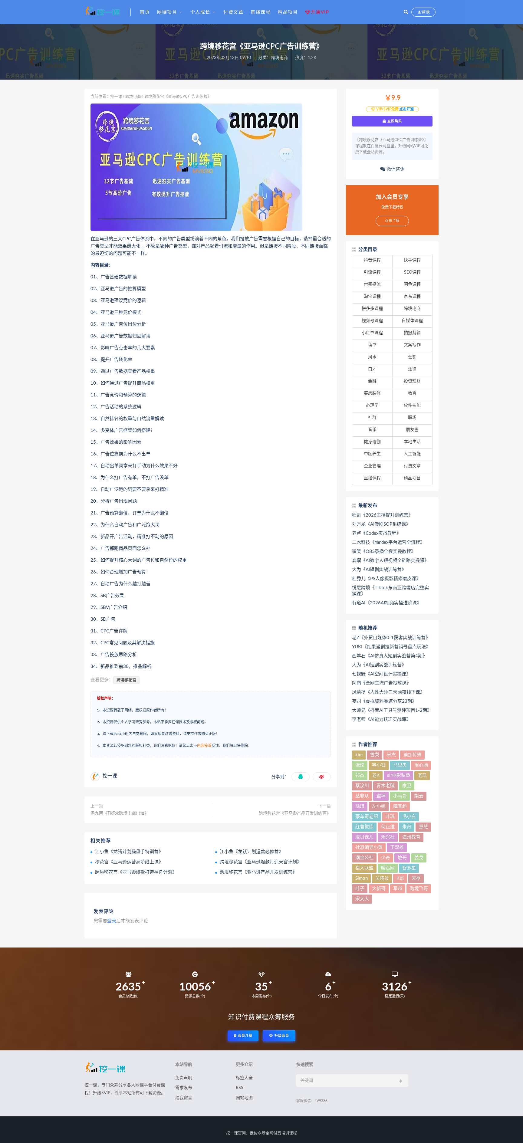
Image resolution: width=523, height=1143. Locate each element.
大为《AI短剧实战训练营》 (379, 569)
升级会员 (281, 1035)
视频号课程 (372, 321)
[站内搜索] (406, 12)
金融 (372, 381)
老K (376, 775)
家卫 (406, 785)
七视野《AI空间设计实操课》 (381, 674)
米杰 (391, 755)
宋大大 (362, 899)
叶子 (359, 888)
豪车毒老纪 (366, 816)
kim (359, 755)
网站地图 (244, 1098)
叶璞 (390, 816)
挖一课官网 (236, 1133)
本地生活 (412, 442)
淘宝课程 (372, 296)
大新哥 (379, 888)
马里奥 (400, 765)
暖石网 (388, 868)
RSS (239, 1088)
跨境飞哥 (419, 888)
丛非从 (362, 796)
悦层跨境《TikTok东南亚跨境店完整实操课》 (390, 591)
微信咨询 (395, 169)
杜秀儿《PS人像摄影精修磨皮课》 (386, 578)
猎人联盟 (364, 868)
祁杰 (359, 775)
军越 (397, 888)
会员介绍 (244, 1035)
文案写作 (412, 345)
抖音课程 (372, 260)
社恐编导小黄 (369, 847)
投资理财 (412, 381)
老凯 (422, 775)
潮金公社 (364, 858)
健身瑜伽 (372, 442)
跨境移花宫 (126, 680)
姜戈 (418, 858)
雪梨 (374, 755)
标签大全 (244, 1078)
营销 (412, 357)
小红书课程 (372, 333)
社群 (372, 417)
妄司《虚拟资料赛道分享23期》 (384, 701)
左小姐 (379, 806)
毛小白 (409, 816)
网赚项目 (167, 12)
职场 (412, 417)
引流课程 (372, 272)
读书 (372, 345)
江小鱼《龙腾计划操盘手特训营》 (129, 851)
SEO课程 (412, 272)
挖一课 (116, 97)
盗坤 (381, 796)
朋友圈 (412, 430)
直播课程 (261, 12)
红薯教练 (364, 827)
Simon (361, 878)
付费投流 (372, 284)
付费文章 (233, 12)
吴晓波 (382, 878)
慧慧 (423, 827)
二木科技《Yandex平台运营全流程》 (388, 542)
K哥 (400, 878)
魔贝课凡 (364, 837)
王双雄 (397, 847)
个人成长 (200, 12)
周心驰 (421, 765)
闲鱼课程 (412, 284)
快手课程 (412, 260)
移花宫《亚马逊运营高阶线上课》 (129, 862)
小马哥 (400, 796)
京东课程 (412, 296)
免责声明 (183, 1078)
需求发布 (183, 1088)
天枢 (416, 878)
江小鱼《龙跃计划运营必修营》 (251, 851)
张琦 (359, 765)
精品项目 (288, 12)
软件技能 (412, 405)
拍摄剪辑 (412, 333)
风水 (372, 357)
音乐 (372, 430)
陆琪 (359, 806)
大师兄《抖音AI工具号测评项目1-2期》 (392, 710)
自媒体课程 (412, 321)
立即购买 (394, 121)
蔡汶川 (362, 785)
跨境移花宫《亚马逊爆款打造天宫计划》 (260, 862)
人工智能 (412, 454)
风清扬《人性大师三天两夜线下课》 (388, 692)
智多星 (409, 868)
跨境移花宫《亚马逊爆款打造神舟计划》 (136, 872)
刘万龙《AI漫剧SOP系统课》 (381, 524)
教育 (412, 393)
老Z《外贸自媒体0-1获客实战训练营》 (391, 638)
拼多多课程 (372, 309)
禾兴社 (388, 837)
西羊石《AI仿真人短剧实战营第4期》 (389, 656)
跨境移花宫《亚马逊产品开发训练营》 (295, 813)
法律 (412, 369)
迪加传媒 (412, 755)
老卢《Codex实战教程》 (376, 533)
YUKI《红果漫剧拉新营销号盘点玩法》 (391, 647)
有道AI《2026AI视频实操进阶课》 (386, 603)
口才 (372, 369)
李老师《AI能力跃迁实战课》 (381, 719)
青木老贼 (386, 785)
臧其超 (400, 806)
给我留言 (183, 1098)
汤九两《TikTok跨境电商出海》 (119, 813)
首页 (145, 12)
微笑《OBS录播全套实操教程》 (384, 551)
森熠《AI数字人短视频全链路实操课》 (390, 560)
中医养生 (372, 454)
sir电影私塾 (398, 775)
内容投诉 (204, 745)
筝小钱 (379, 765)
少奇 (385, 858)
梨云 (418, 796)
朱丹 (406, 827)
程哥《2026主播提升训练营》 (382, 515)
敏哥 (402, 858)
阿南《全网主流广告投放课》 (381, 683)
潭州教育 (411, 837)
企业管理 (372, 466)
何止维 (388, 827)
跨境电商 (279, 58)
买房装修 (372, 393)
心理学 (372, 405)
